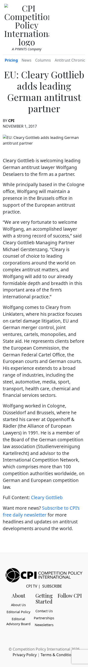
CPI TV (31, 586)
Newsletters (44, 625)
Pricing (11, 60)
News (26, 60)
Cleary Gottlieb (47, 497)
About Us (18, 605)
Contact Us (44, 611)
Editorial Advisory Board (18, 621)
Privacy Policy (25, 654)
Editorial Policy (18, 612)
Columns (43, 60)
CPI (11, 120)
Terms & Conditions (58, 654)
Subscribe (52, 586)
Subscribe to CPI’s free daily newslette (41, 511)
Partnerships (44, 618)
